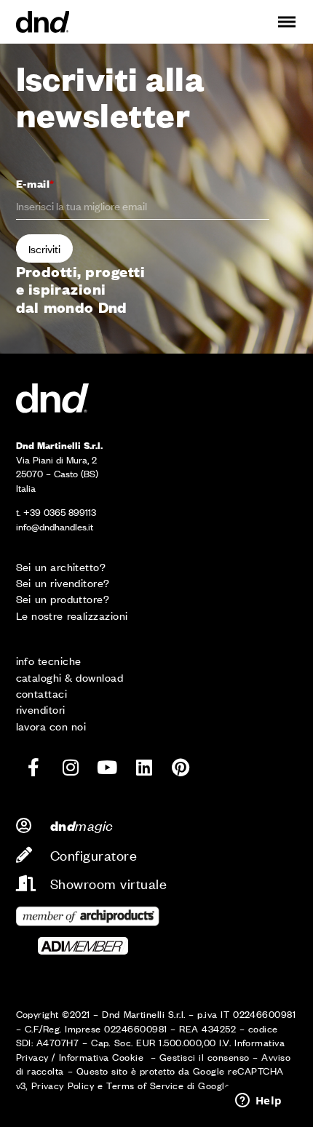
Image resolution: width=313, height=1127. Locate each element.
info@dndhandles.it (54, 526)
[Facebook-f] (34, 767)
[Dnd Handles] (43, 22)
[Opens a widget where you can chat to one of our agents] (258, 1101)
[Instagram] (70, 767)
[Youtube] (107, 767)
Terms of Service (144, 1085)
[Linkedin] (144, 767)
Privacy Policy (63, 1085)
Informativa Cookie (103, 1057)
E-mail (35, 183)
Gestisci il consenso (204, 1057)
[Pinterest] (180, 767)
